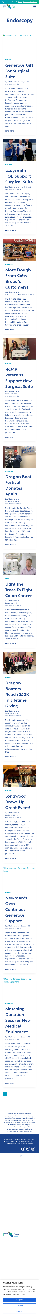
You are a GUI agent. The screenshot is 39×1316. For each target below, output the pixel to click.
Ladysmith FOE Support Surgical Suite (19, 176)
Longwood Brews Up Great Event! (17, 801)
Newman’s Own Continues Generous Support (16, 909)
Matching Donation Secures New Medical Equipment (18, 1020)
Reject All (19, 1311)
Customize (19, 1305)
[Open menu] (34, 6)
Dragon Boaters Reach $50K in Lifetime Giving (17, 694)
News (7, 578)
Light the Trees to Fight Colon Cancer (18, 589)
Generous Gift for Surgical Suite (19, 70)
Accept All (19, 1300)
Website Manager (13, 82)
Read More (10, 131)
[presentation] (19, 45)
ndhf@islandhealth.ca (25, 1141)
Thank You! (9, 59)
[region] (19, 1298)
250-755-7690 (10, 1141)
